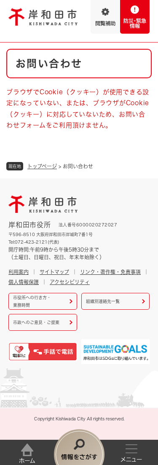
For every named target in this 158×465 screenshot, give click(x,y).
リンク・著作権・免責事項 (110, 271)
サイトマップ (54, 271)
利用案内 (18, 271)
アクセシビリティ (70, 281)
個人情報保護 (23, 281)
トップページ (42, 166)
